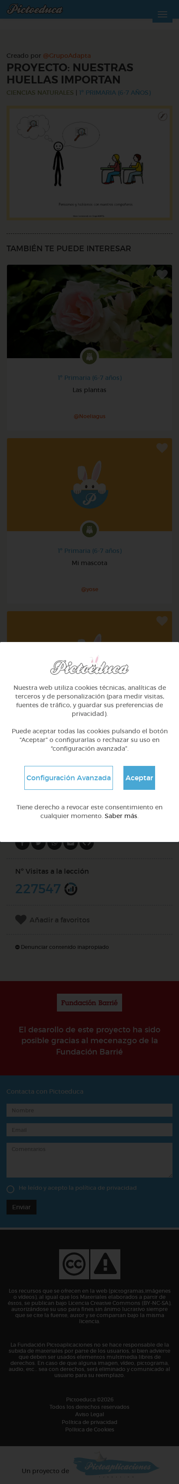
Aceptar (139, 777)
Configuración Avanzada (69, 777)
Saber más (121, 816)
